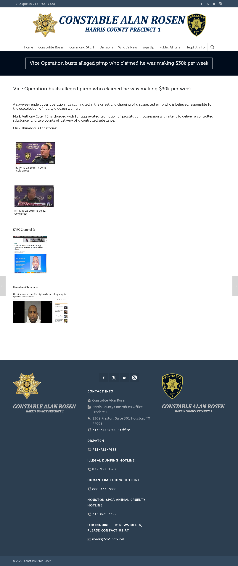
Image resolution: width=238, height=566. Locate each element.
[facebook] (202, 4)
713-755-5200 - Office (111, 430)
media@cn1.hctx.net (108, 539)
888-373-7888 (104, 489)
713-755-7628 (104, 450)
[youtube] (214, 4)
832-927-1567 (104, 469)
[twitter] (208, 4)
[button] (212, 47)
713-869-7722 (104, 514)
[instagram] (221, 4)
